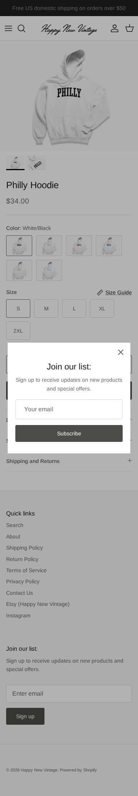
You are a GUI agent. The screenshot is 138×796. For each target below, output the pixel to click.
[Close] (120, 352)
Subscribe (69, 433)
